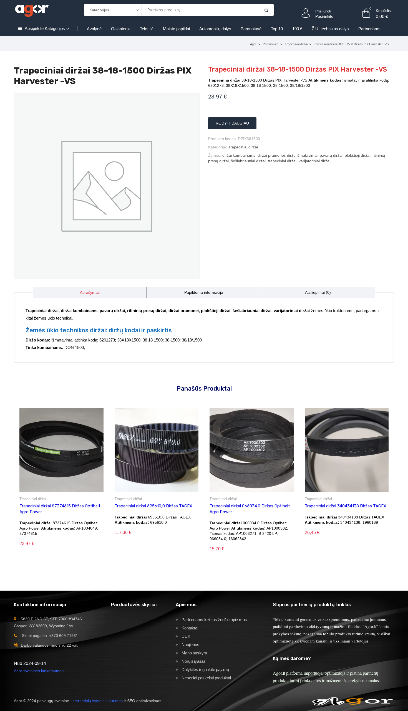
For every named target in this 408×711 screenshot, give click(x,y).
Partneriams (369, 28)
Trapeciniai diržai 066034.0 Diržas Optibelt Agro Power (250, 508)
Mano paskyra (194, 653)
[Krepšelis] (266, 10)
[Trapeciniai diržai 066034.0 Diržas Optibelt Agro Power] (252, 450)
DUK (186, 636)
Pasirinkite (324, 16)
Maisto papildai (176, 28)
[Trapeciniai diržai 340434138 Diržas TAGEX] (347, 450)
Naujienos (190, 644)
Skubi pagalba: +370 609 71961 (50, 635)
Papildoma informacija (203, 292)
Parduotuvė (251, 28)
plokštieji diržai (357, 155)
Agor (253, 44)
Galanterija (120, 28)
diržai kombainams (238, 155)
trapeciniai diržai (282, 161)
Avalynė (94, 28)
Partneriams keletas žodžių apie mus (214, 619)
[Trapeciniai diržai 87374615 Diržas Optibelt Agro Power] (61, 450)
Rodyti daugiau (232, 123)
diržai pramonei (271, 155)
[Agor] (31, 9)
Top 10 (277, 28)
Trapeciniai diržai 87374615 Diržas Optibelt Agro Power (59, 508)
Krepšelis (383, 11)
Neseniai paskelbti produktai (206, 677)
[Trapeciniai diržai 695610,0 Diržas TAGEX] (157, 450)
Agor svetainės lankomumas (39, 671)
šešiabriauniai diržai (248, 161)
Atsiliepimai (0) (318, 292)
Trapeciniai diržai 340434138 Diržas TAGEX (345, 505)
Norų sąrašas (194, 661)
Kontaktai (190, 628)
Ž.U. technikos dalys (330, 28)
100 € (297, 28)
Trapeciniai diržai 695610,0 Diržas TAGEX (153, 505)
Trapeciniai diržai (296, 44)
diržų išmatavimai (302, 155)
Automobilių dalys (215, 28)
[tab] (90, 292)
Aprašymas (90, 292)
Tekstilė (146, 28)
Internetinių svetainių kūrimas (97, 701)
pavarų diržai (331, 155)
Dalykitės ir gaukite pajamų (205, 669)
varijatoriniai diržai (314, 161)
